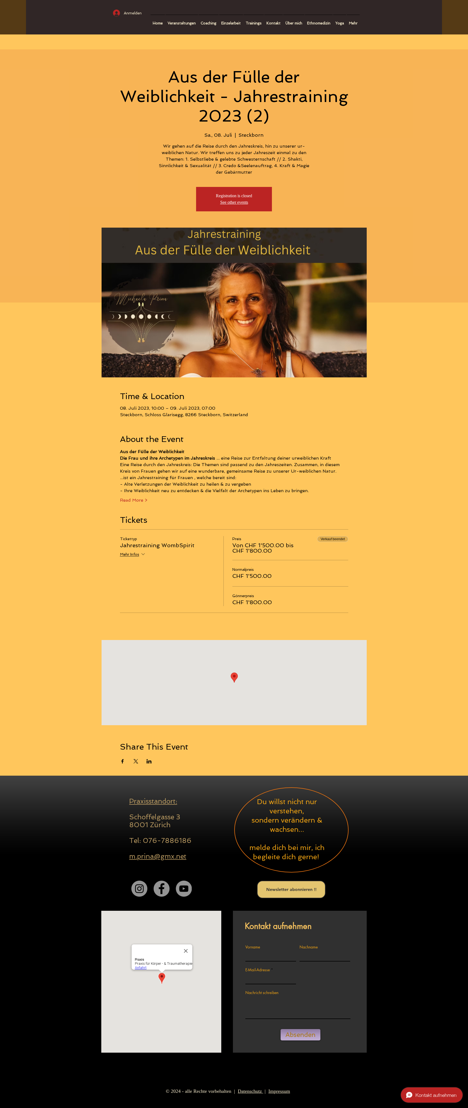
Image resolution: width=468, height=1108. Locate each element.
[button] (208, 21)
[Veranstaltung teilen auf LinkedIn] (149, 761)
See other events (234, 202)
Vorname (252, 947)
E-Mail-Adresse (257, 970)
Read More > (133, 500)
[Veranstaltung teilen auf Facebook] (122, 761)
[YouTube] (184, 889)
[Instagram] (139, 889)
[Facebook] (162, 889)
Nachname (309, 947)
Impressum (279, 1091)
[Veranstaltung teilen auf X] (135, 761)
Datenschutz (250, 1091)
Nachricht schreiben (261, 993)
